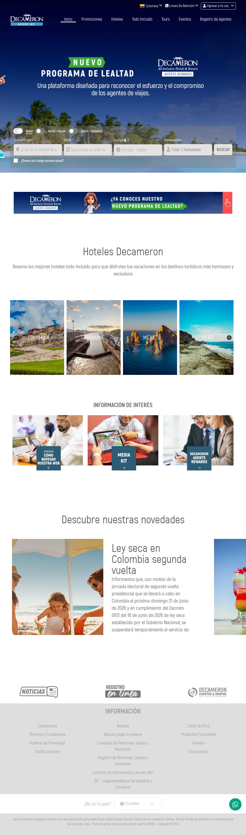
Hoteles (117, 19)
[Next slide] (229, 337)
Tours (165, 19)
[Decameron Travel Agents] (26, 20)
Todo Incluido (142, 19)
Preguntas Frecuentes (198, 734)
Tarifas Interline (47, 751)
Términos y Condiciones (47, 734)
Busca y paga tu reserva (123, 734)
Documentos (199, 751)
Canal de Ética (198, 726)
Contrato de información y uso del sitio (123, 772)
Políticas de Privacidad (47, 743)
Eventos (185, 19)
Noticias (123, 726)
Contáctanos (47, 726)
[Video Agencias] (47, 442)
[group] (38, 337)
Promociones (91, 19)
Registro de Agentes (215, 19)
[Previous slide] (16, 337)
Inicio (68, 19)
